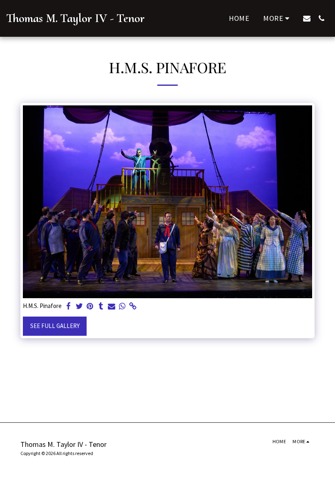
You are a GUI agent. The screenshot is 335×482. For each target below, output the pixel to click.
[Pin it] (90, 306)
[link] (133, 306)
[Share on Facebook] (69, 306)
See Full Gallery (55, 326)
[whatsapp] (122, 306)
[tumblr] (101, 306)
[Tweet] (79, 306)
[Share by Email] (112, 306)
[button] (307, 18)
